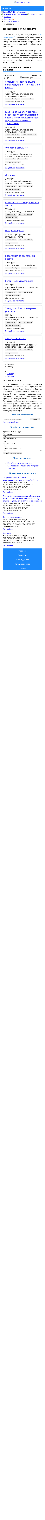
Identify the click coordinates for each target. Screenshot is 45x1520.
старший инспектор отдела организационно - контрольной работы (22, 84)
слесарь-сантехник (15, 338)
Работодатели (22, 559)
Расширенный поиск (12, 422)
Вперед (10, 374)
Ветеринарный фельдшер (19, 280)
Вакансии (22, 555)
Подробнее (10, 104)
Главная (22, 551)
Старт (6, 453)
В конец (10, 376)
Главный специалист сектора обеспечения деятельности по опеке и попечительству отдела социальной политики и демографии (22, 117)
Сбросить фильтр (16, 453)
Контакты (20, 104)
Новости (22, 568)
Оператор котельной (16, 147)
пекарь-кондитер (14, 230)
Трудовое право (22, 564)
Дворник (10, 175)
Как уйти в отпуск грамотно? (19, 463)
